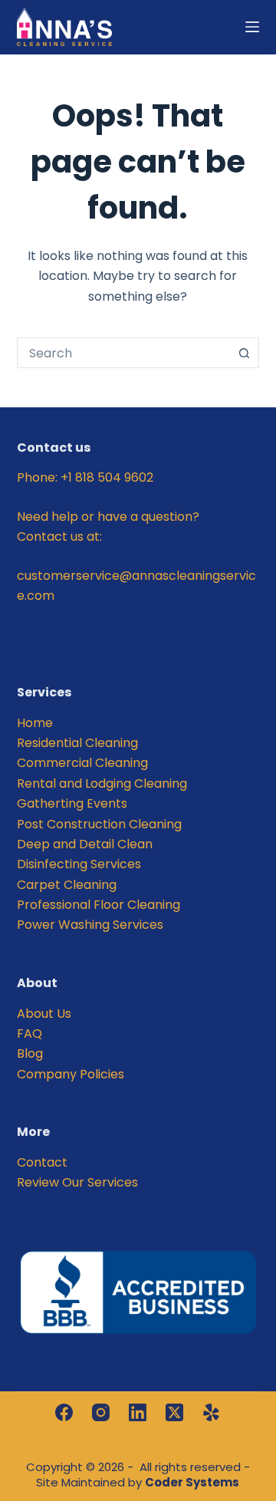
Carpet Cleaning (67, 885)
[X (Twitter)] (174, 1412)
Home (35, 723)
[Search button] (243, 352)
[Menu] (252, 27)
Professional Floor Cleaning (98, 904)
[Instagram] (101, 1412)
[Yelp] (211, 1412)
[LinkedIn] (137, 1412)
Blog (30, 1053)
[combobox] (124, 352)
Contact (42, 1162)
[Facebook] (64, 1412)
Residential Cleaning (77, 743)
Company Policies (70, 1074)
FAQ (29, 1033)
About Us (44, 1013)
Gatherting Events (72, 803)
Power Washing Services (90, 924)
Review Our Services (77, 1182)
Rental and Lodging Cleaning (102, 783)
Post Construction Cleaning (99, 824)
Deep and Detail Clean (85, 844)
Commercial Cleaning (82, 763)
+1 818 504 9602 (107, 477)
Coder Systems (192, 1482)
